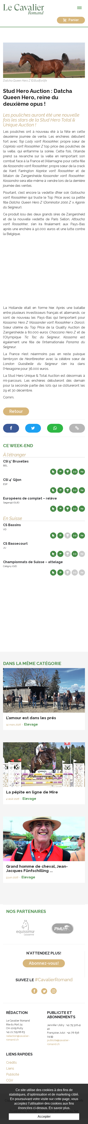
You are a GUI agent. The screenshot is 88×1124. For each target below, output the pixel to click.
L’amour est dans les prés (31, 718)
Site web (53, 472)
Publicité (12, 1074)
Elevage (31, 724)
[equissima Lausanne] (25, 927)
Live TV (82, 472)
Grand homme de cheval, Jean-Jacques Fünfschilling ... (37, 868)
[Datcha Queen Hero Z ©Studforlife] (44, 60)
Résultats (67, 472)
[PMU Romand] (62, 927)
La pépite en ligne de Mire (32, 792)
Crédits (11, 1062)
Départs (60, 472)
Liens (10, 1068)
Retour (16, 411)
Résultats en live (75, 472)
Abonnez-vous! (44, 963)
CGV (9, 1080)
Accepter (44, 1116)
